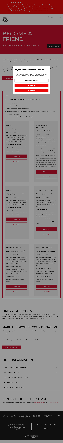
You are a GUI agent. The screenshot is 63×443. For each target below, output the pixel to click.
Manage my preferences (31, 80)
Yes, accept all (31, 90)
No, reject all (31, 85)
